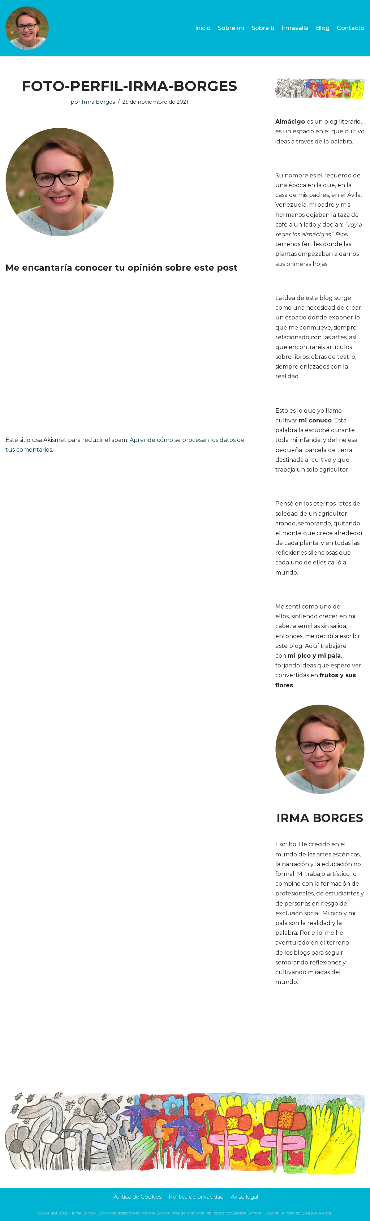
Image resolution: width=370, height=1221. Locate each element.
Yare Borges (158, 1213)
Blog (323, 28)
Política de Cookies (137, 1197)
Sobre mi (231, 28)
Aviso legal (244, 1197)
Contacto (351, 28)
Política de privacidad (196, 1197)
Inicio (203, 28)
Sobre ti (262, 28)
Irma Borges (98, 102)
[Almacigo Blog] (27, 28)
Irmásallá (295, 28)
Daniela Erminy (247, 1213)
